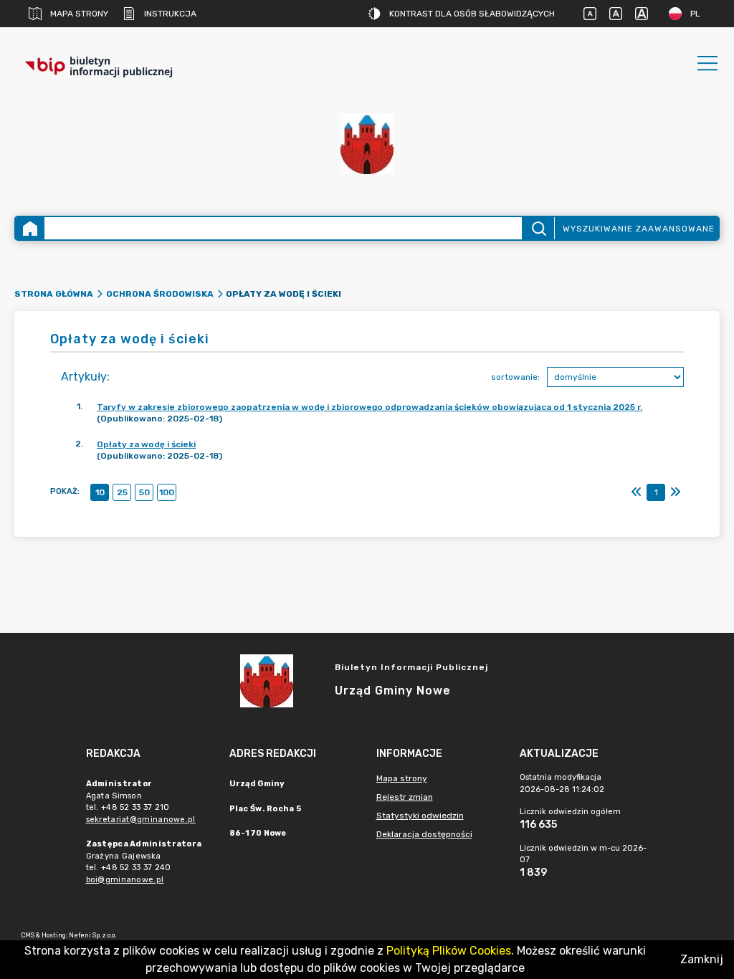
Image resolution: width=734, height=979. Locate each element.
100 (166, 492)
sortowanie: (515, 377)
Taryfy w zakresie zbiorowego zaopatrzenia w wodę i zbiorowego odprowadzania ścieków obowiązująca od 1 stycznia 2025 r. (369, 407)
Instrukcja (170, 14)
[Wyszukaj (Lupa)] (538, 228)
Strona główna (53, 294)
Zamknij (701, 959)
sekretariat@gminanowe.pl (141, 819)
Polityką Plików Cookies (448, 950)
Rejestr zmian (404, 797)
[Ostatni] (675, 492)
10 (100, 492)
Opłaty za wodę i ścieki (146, 444)
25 (122, 492)
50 (144, 492)
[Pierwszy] (636, 492)
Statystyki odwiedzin (420, 816)
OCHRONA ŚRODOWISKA (160, 294)
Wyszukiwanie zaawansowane (639, 229)
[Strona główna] (30, 228)
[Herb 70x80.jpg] (367, 143)
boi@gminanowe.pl (125, 879)
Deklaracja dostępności (424, 834)
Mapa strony (79, 14)
